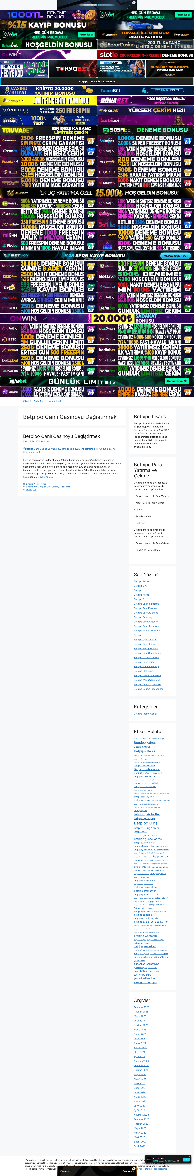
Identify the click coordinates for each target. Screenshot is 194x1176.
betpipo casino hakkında (161, 793)
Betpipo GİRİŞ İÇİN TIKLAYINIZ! (97, 81)
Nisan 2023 (140, 1132)
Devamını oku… (46, 477)
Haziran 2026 (141, 1011)
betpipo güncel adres (145, 835)
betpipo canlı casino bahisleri (144, 780)
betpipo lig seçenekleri (141, 864)
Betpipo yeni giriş (143, 950)
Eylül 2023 (139, 1110)
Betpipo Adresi (142, 581)
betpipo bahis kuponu (141, 759)
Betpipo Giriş (141, 586)
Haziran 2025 (141, 1025)
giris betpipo (161, 957)
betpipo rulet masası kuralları (144, 898)
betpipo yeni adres (142, 943)
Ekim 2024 (139, 1052)
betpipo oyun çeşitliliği (141, 877)
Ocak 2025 (139, 1038)
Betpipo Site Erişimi (144, 662)
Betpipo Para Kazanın (145, 608)
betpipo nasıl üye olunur (157, 870)
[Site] (48, 140)
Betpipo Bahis (32, 487)
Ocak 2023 (140, 1146)
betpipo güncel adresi (148, 839)
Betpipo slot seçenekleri (144, 908)
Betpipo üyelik (141, 953)
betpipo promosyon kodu (146, 894)
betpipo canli (156, 773)
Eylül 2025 (139, 1020)
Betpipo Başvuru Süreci (146, 612)
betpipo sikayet (161, 898)
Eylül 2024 (139, 1056)
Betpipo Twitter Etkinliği (146, 666)
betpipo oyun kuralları (141, 874)
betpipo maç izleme (160, 867)
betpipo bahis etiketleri (142, 755)
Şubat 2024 (140, 1088)
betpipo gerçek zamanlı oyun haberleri (147, 807)
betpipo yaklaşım (140, 940)
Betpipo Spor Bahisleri (143, 911)
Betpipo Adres (145, 743)
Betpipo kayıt (161, 856)
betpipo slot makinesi (158, 905)
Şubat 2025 (140, 1034)
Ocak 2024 (140, 1092)
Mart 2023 (139, 1137)
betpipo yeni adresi (145, 946)
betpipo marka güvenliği (159, 864)
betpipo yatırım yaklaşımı (155, 940)
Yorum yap (31, 489)
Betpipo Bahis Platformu (146, 603)
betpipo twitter (159, 921)
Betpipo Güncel (140, 832)
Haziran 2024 (141, 1070)
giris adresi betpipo (143, 957)
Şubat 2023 (140, 1141)
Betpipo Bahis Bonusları (146, 626)
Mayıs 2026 (140, 1016)
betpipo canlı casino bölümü (146, 783)
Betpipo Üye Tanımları (145, 639)
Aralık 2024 (140, 1043)
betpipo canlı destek (145, 786)
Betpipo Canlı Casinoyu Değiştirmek (61, 436)
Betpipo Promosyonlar (36, 484)
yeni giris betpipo (145, 982)
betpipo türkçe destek (141, 925)
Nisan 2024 (140, 1079)
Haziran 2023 (141, 1123)
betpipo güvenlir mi (143, 849)
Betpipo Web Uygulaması (147, 680)
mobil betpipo (156, 971)
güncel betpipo (140, 968)
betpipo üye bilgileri (160, 950)
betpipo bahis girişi (157, 755)
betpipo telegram (143, 914)
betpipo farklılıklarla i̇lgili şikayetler (146, 804)
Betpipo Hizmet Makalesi (147, 630)
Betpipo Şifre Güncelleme (147, 653)
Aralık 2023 (140, 1097)
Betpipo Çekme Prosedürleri (149, 689)
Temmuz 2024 (141, 1065)
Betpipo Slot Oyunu (144, 671)
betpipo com (164, 800)
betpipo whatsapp (146, 935)
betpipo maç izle (142, 867)
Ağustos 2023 (141, 1115)
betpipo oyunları (158, 873)
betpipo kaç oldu (141, 860)
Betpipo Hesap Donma (146, 648)
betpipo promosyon (145, 890)
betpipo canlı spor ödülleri (143, 793)
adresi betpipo (140, 738)
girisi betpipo (139, 960)
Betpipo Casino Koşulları (146, 657)
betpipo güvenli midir (162, 846)
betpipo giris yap (144, 818)
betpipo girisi (140, 810)
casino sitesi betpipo (159, 954)
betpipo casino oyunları (144, 797)
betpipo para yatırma (144, 880)
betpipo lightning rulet (157, 860)
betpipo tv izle (141, 921)
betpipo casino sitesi (146, 800)
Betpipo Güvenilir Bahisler (147, 675)
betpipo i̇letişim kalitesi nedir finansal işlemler (149, 853)
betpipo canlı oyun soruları (143, 790)
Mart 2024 (139, 1083)
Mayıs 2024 (140, 1074)
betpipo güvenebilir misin (144, 843)
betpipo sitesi (154, 901)
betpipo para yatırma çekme (143, 884)
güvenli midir (152, 968)
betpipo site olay (139, 901)
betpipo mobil (140, 870)
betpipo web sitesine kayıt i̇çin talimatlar (147, 932)
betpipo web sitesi (158, 925)
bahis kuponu (152, 739)
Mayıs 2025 (140, 1029)
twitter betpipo (142, 974)
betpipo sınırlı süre (160, 912)
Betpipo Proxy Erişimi (145, 644)
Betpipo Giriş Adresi (146, 828)
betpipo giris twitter (147, 814)
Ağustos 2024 (141, 1061)
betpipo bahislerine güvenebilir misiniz (147, 762)
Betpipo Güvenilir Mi (144, 846)
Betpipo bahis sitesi (147, 769)
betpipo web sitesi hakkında (143, 929)
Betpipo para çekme (145, 887)
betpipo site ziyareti (141, 905)
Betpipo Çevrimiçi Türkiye (147, 684)
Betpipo (138, 590)
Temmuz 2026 (141, 1007)
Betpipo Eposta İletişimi (146, 621)
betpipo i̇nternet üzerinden (143, 857)
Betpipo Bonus (142, 772)
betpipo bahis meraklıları (144, 765)
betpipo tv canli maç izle (146, 918)
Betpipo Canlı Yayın (144, 617)
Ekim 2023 (139, 1106)
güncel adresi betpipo (146, 963)
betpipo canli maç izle (144, 776)
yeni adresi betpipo (144, 978)
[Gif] (97, 193)
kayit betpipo (141, 971)
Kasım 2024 (140, 1047)
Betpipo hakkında (161, 849)
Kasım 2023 (140, 1101)
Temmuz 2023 (141, 1119)
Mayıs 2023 (140, 1128)
